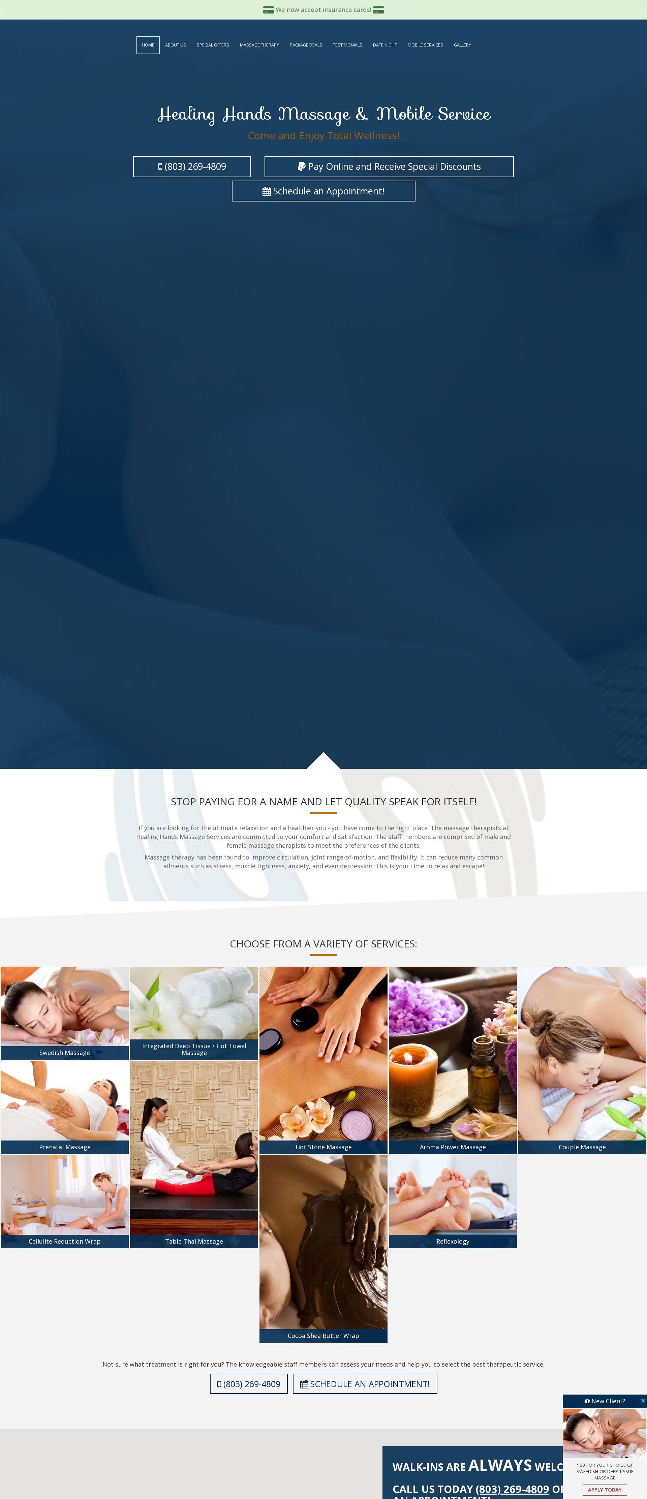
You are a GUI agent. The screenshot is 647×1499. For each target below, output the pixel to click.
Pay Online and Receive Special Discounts (393, 166)
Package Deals (306, 45)
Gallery (462, 45)
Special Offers (213, 45)
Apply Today (605, 1490)
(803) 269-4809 (250, 1383)
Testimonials (347, 45)
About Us (175, 45)
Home (148, 45)
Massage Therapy (259, 45)
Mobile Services (425, 45)
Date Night (385, 45)
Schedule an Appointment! (327, 191)
